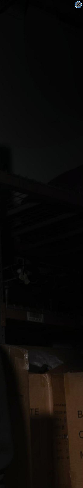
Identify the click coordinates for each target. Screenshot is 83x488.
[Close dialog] (78, 5)
